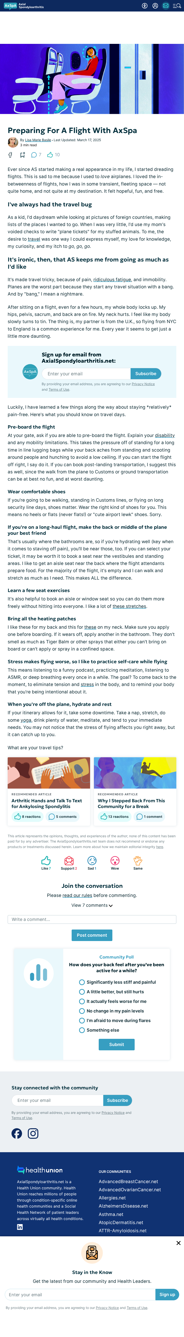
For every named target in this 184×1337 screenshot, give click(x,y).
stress (87, 684)
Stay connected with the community (55, 1088)
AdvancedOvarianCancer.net (130, 1189)
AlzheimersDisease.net (123, 1206)
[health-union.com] (40, 1171)
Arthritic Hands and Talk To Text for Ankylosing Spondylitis (47, 803)
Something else (103, 1030)
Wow (112, 863)
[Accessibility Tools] (144, 5)
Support (68, 863)
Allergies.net (112, 1198)
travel (34, 239)
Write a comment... (31, 919)
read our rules (77, 895)
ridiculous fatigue (112, 279)
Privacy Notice (107, 1308)
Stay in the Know (92, 1272)
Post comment (92, 935)
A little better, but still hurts (115, 991)
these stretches (129, 606)
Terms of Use (137, 1308)
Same (135, 863)
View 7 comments (90, 905)
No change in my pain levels (115, 1010)
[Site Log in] (155, 5)
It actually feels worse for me (117, 1001)
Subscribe (145, 373)
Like (43, 863)
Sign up (167, 1294)
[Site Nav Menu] (177, 5)
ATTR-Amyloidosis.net (123, 1230)
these (90, 627)
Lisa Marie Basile (38, 140)
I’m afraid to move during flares (119, 1020)
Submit (116, 1044)
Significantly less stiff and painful (121, 982)
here (159, 847)
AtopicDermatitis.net (121, 1222)
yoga (26, 720)
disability (165, 435)
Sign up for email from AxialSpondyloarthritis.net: (79, 358)
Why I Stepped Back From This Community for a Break (131, 803)
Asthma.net (111, 1214)
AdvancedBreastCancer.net (128, 1181)
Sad (89, 863)
